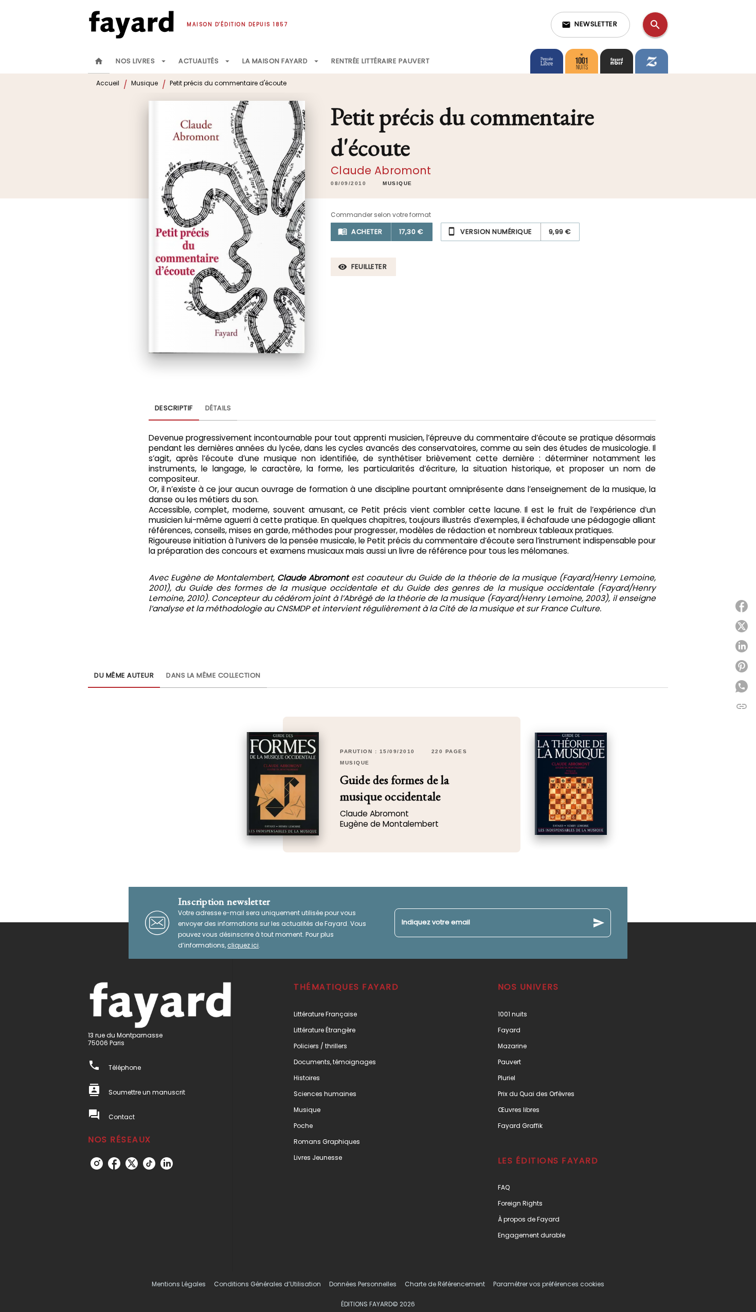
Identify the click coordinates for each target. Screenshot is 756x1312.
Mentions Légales (179, 1284)
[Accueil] (131, 24)
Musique (144, 83)
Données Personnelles (363, 1284)
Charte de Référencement (445, 1284)
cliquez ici (243, 945)
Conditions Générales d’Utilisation (267, 1284)
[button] (590, 25)
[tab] (99, 61)
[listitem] (96, 1163)
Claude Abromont (381, 170)
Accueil (107, 83)
